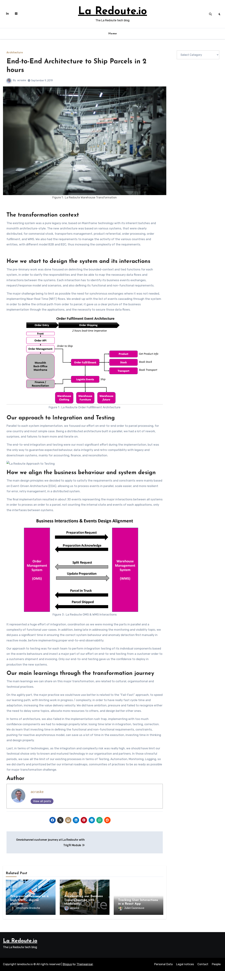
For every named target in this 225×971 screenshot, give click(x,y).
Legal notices (185, 964)
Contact (202, 964)
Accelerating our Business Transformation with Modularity (83, 900)
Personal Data (163, 964)
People (216, 964)
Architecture (15, 52)
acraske (21, 80)
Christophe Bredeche (28, 908)
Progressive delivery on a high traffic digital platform (29, 900)
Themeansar (84, 964)
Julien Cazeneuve (134, 908)
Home (112, 33)
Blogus (67, 964)
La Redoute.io (112, 11)
